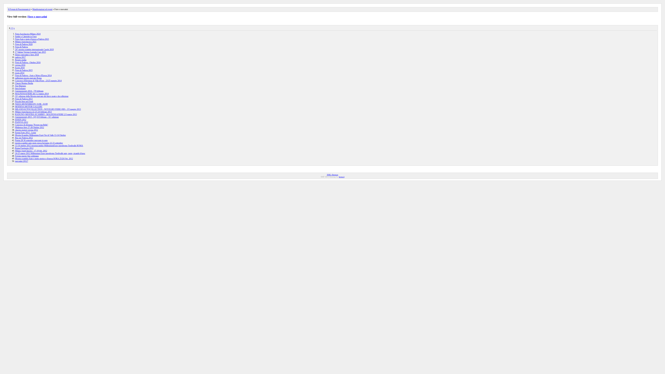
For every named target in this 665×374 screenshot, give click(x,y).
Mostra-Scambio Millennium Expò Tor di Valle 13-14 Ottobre (40, 135)
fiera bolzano (20, 88)
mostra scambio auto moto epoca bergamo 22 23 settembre (39, 143)
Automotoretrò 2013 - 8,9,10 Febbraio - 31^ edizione (37, 117)
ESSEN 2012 (20, 119)
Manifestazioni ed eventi (42, 9)
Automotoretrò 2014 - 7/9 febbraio (29, 91)
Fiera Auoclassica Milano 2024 (28, 34)
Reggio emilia (20, 60)
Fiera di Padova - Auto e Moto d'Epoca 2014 (33, 75)
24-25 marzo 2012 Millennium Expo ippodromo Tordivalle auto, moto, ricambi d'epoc (50, 153)
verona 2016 (20, 65)
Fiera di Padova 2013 (24, 99)
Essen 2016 (20, 67)
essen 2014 (19, 73)
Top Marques (20, 86)
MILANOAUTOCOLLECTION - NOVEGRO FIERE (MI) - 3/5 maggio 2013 (48, 109)
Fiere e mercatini (37, 16)
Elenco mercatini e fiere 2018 (27, 55)
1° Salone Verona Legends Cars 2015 (30, 52)
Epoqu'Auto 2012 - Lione (25, 132)
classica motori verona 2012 (26, 130)
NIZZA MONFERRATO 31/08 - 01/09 (31, 104)
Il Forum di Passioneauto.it (19, 9)
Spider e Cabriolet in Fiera (26, 36)
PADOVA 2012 (21, 122)
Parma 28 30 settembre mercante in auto (31, 140)
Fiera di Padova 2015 (24, 70)
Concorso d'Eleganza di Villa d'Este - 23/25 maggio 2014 (38, 80)
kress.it (341, 177)
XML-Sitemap (332, 175)
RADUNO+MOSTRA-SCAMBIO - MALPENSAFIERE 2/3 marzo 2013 (46, 114)
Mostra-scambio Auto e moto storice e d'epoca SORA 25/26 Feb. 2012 (44, 158)
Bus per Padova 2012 (24, 138)
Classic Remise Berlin (24, 83)
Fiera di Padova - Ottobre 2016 (28, 62)
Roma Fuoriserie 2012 (24, 148)
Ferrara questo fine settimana (27, 156)
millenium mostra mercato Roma (28, 78)
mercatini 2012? (21, 161)
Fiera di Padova (21, 47)
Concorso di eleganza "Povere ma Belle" (31, 125)
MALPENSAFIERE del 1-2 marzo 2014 (32, 93)
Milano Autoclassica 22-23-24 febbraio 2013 (33, 112)
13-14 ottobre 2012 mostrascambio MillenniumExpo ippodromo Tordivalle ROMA (49, 145)
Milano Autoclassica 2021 (25, 42)
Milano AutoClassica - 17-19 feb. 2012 (31, 151)
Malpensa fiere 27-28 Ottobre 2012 (29, 127)
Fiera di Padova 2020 (24, 44)
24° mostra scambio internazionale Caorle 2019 (34, 49)
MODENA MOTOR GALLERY (28, 106)
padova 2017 (20, 57)
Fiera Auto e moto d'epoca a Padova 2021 (32, 39)
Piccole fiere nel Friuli (24, 101)
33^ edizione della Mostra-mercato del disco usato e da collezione (41, 96)
